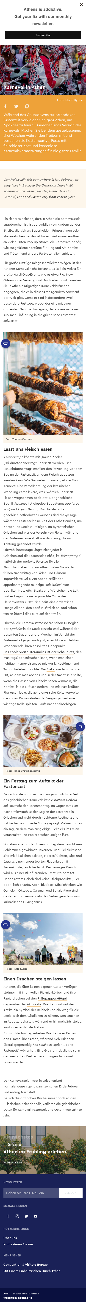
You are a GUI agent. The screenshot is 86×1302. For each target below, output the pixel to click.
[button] (5, 107)
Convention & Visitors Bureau (25, 1264)
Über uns (10, 1238)
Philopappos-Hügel (52, 998)
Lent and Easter (29, 197)
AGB (5, 1293)
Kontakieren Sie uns (18, 1244)
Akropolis (34, 1004)
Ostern (59, 1109)
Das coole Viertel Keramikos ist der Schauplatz (38, 652)
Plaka (51, 669)
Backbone (25, 1297)
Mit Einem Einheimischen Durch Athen (31, 1271)
